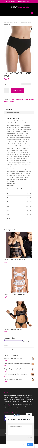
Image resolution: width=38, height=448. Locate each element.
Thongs (20, 22)
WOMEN (31, 99)
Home (5, 22)
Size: (6, 85)
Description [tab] (9, 109)
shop (8, 404)
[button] (31, 29)
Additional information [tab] (12, 112)
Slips (15, 22)
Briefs (12, 99)
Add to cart (17, 91)
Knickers (10, 22)
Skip (24, 444)
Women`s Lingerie (9, 101)
